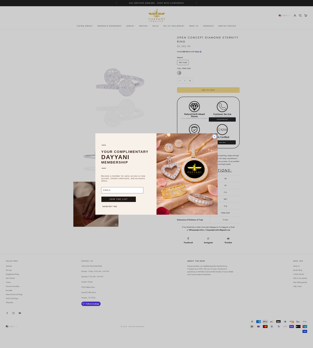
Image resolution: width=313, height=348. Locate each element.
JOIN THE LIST (118, 199)
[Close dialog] (214, 136)
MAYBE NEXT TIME (109, 206)
